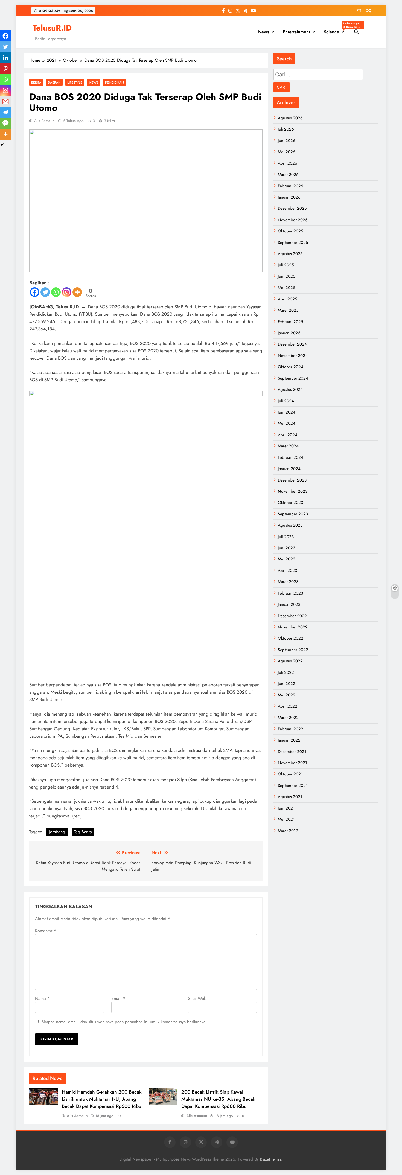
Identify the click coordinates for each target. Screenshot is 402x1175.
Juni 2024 (286, 412)
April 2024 (287, 435)
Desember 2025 (292, 208)
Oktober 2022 (290, 638)
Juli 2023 (286, 537)
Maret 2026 (288, 175)
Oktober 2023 (290, 503)
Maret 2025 (288, 310)
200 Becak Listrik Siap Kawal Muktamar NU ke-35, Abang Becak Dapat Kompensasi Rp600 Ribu (218, 1099)
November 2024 (293, 356)
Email (118, 998)
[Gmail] (5, 101)
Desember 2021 (292, 752)
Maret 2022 (288, 718)
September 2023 (293, 514)
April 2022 (287, 706)
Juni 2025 (286, 276)
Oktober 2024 (290, 367)
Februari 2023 (290, 593)
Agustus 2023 (290, 525)
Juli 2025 (286, 265)
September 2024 (293, 378)
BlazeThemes (270, 1159)
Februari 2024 (290, 457)
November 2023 (292, 491)
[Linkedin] (5, 57)
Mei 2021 (286, 819)
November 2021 (292, 763)
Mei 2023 (286, 559)
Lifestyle (74, 82)
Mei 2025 (286, 288)
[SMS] (5, 123)
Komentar (45, 931)
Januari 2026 (289, 197)
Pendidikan (114, 82)
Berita (36, 82)
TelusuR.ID (52, 28)
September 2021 (293, 786)
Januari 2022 (289, 740)
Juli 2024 (286, 401)
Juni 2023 (286, 548)
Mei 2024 (286, 423)
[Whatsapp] (56, 292)
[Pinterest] (5, 68)
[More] (77, 292)
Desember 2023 (292, 480)
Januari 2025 (289, 333)
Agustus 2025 (290, 254)
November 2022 (293, 627)
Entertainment (296, 32)
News (263, 32)
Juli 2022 (286, 672)
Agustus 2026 (290, 118)
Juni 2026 (286, 141)
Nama (42, 998)
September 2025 (293, 243)
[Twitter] (45, 292)
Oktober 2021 (290, 774)
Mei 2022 (286, 695)
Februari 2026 (290, 186)
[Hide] (2, 145)
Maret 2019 (288, 831)
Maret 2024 (288, 446)
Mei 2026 (286, 152)
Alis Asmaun (44, 120)
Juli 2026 (286, 129)
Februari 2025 (290, 322)
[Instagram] (66, 292)
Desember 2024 (292, 344)
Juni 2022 (286, 684)
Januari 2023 (289, 604)
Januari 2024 (289, 469)
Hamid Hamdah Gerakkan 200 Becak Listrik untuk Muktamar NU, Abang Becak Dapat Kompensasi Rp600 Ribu (102, 1099)
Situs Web (197, 998)
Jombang (57, 832)
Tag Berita (83, 832)
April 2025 (287, 299)
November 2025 (292, 220)
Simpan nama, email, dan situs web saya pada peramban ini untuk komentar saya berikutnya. (124, 1022)
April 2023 (287, 571)
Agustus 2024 (290, 389)
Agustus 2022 (290, 661)
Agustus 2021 (290, 797)
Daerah (54, 82)
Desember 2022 (292, 616)
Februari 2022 (290, 729)
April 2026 (287, 163)
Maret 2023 (288, 582)
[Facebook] (34, 292)
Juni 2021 (286, 808)
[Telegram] (5, 112)
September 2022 (293, 650)
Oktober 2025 (290, 231)
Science (336, 30)
